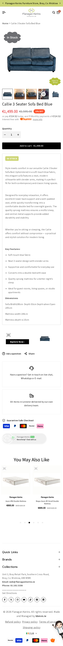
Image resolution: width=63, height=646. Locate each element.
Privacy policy (30, 621)
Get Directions (9, 593)
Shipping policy (31, 627)
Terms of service (48, 621)
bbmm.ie (41, 616)
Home (5, 23)
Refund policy (13, 621)
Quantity (7, 128)
